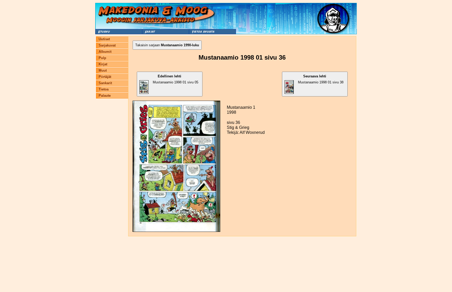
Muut (103, 70)
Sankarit (105, 83)
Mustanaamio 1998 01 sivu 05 (175, 79)
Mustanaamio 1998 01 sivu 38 (320, 79)
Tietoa (104, 89)
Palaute (105, 96)
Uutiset (104, 39)
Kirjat (103, 64)
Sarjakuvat (107, 45)
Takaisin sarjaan (167, 45)
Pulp (102, 58)
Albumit (105, 52)
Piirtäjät (105, 77)
